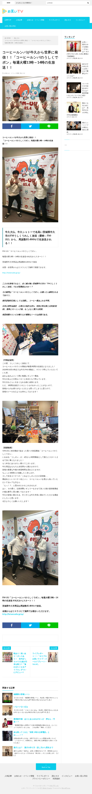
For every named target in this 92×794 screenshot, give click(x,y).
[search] (88, 2)
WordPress (66, 788)
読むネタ (68, 20)
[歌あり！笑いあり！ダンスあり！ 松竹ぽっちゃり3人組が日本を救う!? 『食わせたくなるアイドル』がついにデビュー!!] (7, 657)
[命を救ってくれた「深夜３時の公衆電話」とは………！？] (7, 736)
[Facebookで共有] (11, 126)
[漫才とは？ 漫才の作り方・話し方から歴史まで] (7, 751)
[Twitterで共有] (30, 126)
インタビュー (80, 20)
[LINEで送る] (49, 126)
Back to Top (46, 767)
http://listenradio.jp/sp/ (11, 273)
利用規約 (56, 778)
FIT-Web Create (46, 788)
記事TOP (8, 20)
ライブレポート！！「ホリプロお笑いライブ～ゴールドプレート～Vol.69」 (39, 658)
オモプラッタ (54, 786)
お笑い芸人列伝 (10, 26)
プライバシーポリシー (41, 778)
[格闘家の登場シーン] (7, 698)
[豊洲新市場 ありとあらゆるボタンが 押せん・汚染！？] (7, 723)
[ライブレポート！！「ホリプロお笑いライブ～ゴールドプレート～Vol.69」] (53, 657)
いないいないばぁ (21, 706)
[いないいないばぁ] (7, 710)
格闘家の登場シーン (22, 694)
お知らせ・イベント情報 (35, 20)
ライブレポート (54, 20)
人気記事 (19, 20)
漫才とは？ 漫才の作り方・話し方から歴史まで (33, 747)
